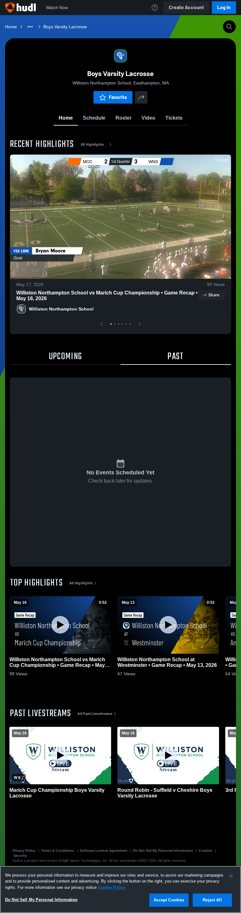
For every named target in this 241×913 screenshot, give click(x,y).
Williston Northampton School (61, 308)
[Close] (231, 876)
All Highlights (92, 144)
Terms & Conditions (57, 850)
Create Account (186, 7)
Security (20, 855)
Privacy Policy (24, 850)
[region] (120, 889)
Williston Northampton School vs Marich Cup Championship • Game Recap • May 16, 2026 (107, 295)
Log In (224, 7)
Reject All (212, 900)
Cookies (205, 850)
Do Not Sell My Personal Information (163, 850)
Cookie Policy (111, 887)
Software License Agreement (103, 850)
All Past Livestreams (95, 713)
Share (213, 295)
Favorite (118, 97)
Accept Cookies (169, 900)
